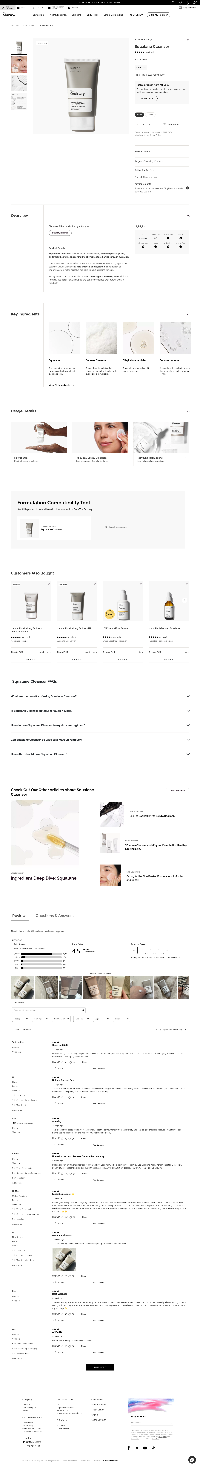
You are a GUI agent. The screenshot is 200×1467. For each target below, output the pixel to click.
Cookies (97, 1461)
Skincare (15, 25)
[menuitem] (8, 7)
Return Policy (62, 1410)
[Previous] (74, 2)
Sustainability (27, 1425)
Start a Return (98, 1404)
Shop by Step (29, 25)
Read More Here (177, 790)
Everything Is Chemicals (32, 1431)
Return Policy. (156, 135)
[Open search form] (173, 2)
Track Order (97, 1409)
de (36, 1446)
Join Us (25, 1410)
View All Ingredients (59, 385)
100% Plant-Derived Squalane (164, 628)
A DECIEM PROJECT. (111, 1461)
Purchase (61, 1425)
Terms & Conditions (70, 1461)
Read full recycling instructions (150, 461)
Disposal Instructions (65, 1408)
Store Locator (98, 1419)
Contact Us (155, 1439)
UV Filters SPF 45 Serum (115, 628)
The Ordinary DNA (30, 1408)
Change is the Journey (31, 1428)
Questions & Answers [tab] (55, 915)
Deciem (75, 7)
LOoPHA (40, 7)
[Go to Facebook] (129, 1448)
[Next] (125, 2)
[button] (58, 15)
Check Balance (63, 1428)
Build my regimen (60, 233)
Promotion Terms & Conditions (69, 1413)
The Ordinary (9, 7)
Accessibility (27, 1423)
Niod (23, 7)
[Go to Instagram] (136, 1448)
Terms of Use (135, 1439)
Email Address (136, 1423)
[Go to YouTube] (145, 1448)
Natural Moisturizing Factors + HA (74, 628)
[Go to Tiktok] (153, 1448)
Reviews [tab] (19, 915)
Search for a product (118, 527)
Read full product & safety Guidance (92, 461)
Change (38, 1442)
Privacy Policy (163, 1437)
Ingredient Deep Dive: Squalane (43, 878)
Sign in (95, 1414)
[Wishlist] (187, 38)
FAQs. (170, 132)
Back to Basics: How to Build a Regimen (152, 816)
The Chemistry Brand (58, 7)
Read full (26, 461)
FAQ (58, 1405)
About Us (26, 1405)
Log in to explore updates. (100, 3)
